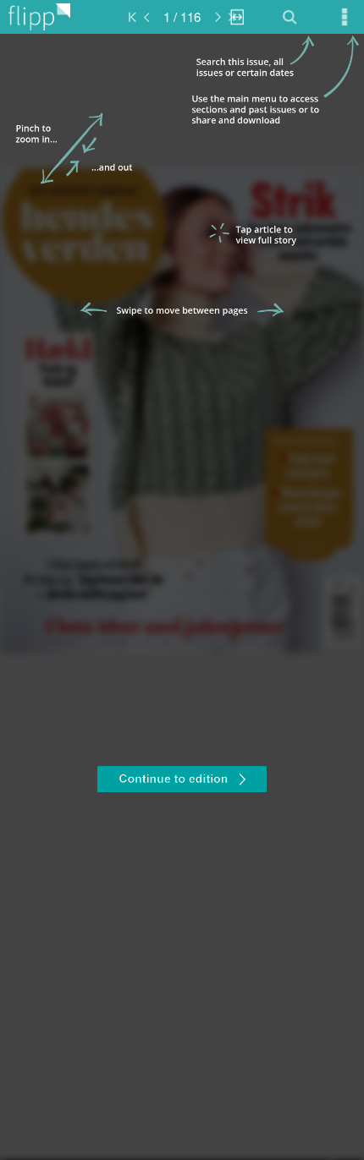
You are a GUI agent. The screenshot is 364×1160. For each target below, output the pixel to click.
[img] (182, 597)
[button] (182, 781)
